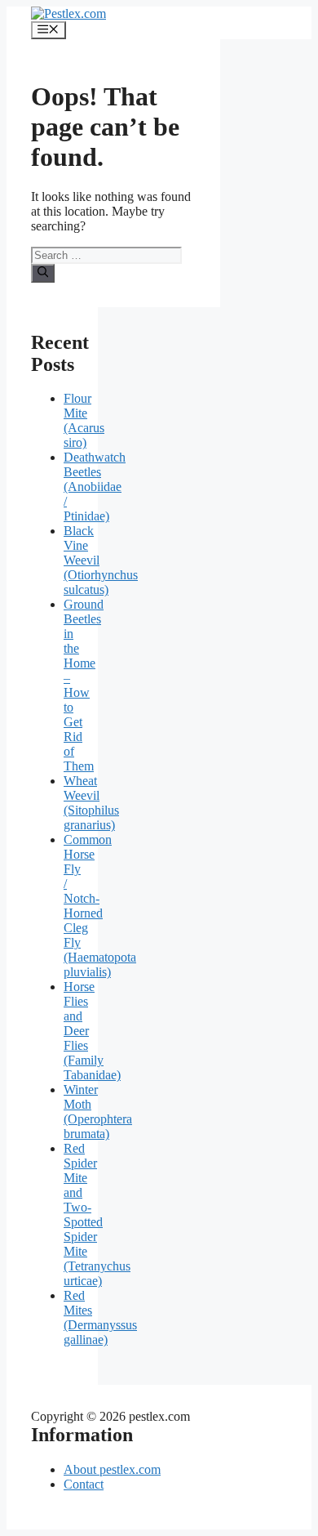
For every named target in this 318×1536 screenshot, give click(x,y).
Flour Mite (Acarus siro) (84, 420)
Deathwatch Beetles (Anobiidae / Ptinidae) (95, 486)
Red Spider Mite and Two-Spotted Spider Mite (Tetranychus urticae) (97, 1214)
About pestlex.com (112, 1469)
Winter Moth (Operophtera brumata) (98, 1112)
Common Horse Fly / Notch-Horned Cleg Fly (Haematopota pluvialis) (100, 906)
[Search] (43, 273)
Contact (84, 1484)
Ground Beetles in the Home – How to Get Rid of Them (84, 685)
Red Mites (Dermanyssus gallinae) (100, 1317)
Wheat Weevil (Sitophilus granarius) (91, 803)
